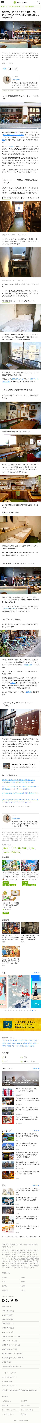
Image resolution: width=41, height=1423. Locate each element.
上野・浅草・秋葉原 (19, 848)
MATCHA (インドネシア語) (11, 1336)
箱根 (9, 1046)
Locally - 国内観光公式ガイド (11, 1366)
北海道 (7, 609)
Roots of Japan (7, 1381)
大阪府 (23, 1277)
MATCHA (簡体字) (8, 1332)
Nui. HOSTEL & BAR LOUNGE (13, 135)
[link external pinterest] (12, 1301)
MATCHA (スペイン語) (9, 1349)
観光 (6, 1061)
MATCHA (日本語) (8, 1311)
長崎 (4, 1046)
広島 (14, 1043)
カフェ (5, 1040)
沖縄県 (23, 1286)
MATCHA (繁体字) (8, 1319)
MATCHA (8, 909)
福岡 (25, 1043)
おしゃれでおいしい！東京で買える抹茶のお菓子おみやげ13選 (11, 905)
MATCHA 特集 (29, 6)
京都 (15, 1040)
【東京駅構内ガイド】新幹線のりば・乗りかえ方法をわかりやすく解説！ (27, 1164)
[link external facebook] (3, 1301)
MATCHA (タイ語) (8, 1323)
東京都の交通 (16, 6)
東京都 (5, 6)
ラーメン (16, 1046)
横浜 (27, 1046)
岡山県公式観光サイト (9, 1377)
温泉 (25, 1040)
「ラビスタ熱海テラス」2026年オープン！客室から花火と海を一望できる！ (27, 1190)
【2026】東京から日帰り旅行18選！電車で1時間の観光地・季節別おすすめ (27, 1136)
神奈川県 (5, 1290)
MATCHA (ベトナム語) (9, 1341)
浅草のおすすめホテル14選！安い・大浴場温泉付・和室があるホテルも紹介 (10, 937)
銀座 (9, 1043)
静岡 (22, 1046)
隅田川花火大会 (17, 379)
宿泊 (32, 848)
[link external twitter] (8, 1301)
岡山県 (23, 1290)
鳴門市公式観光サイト (9, 1386)
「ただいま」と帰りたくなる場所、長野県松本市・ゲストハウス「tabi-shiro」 (10, 961)
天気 (4, 1043)
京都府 (4, 1282)
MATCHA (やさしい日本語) (11, 1345)
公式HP (13, 683)
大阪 (20, 1040)
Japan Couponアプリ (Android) (12, 1358)
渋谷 (30, 1043)
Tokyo (20, 1043)
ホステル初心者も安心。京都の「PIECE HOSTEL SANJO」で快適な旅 (30, 937)
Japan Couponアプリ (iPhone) (12, 1353)
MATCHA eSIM (7, 1362)
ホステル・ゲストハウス (12, 852)
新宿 (32, 1046)
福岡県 (4, 1286)
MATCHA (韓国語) (8, 1328)
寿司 (31, 1040)
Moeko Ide (16, 80)
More (35, 973)
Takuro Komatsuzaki (11, 879)
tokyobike (28, 664)
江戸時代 (11, 146)
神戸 (35, 1043)
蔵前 (15, 132)
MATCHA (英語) (7, 1315)
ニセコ (13, 609)
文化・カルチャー (29, 1061)
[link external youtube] (16, 1301)
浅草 (3, 140)
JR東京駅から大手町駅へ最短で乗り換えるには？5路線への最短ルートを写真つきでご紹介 (27, 1155)
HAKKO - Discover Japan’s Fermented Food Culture (19, 1390)
